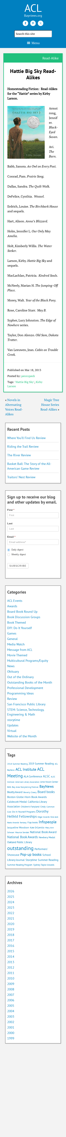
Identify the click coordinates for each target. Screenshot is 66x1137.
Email (11, 536)
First (10, 509)
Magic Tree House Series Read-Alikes (49, 404)
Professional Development (25, 688)
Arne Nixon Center (49, 781)
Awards (12, 606)
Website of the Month (22, 736)
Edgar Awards (44, 817)
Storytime (31, 860)
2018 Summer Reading (17, 763)
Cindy (43, 806)
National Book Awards (22, 837)
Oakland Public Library (19, 842)
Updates (12, 725)
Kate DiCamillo (37, 827)
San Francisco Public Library (26, 704)
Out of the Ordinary (20, 677)
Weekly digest (18, 554)
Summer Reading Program (19, 864)
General (12, 639)
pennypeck (28, 376)
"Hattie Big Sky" (24, 382)
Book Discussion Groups (23, 617)
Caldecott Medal (17, 802)
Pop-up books (31, 854)
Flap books (32, 822)
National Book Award (43, 832)
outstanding (20, 848)
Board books (46, 792)
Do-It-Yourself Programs (23, 811)
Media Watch (16, 644)
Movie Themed (17, 655)
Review (12, 699)
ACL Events (14, 601)
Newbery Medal (47, 837)
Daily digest (17, 549)
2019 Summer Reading (41, 763)
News (11, 666)
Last (9, 523)
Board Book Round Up (22, 612)
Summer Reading (48, 860)
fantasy (23, 822)
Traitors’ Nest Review (21, 477)
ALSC (46, 776)
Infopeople (47, 821)
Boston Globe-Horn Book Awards (27, 797)
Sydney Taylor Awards (43, 864)
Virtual (11, 731)
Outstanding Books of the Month (29, 682)
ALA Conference (33, 776)
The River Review (19, 455)
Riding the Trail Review (23, 447)
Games (11, 633)
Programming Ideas (20, 693)
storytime (13, 720)
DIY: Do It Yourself (19, 628)
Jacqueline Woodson (18, 827)
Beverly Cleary (30, 792)
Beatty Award (15, 792)
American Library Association (27, 782)
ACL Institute (25, 769)
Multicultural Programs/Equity (29, 661)
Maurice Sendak (22, 832)
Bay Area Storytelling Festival (25, 787)
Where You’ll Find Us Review (26, 438)
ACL (33, 8)
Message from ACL (19, 650)
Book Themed (16, 622)
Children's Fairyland (30, 806)
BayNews (46, 786)
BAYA (9, 787)
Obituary (13, 671)
